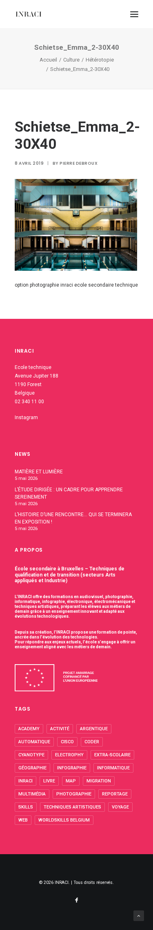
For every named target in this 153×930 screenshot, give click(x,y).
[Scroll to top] (138, 915)
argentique (94, 728)
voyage (120, 807)
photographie (73, 794)
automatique (34, 741)
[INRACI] (28, 14)
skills (25, 807)
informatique (113, 768)
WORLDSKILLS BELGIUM (64, 820)
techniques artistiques (72, 807)
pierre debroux (79, 163)
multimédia (32, 794)
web (23, 820)
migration (98, 781)
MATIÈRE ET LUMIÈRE (39, 472)
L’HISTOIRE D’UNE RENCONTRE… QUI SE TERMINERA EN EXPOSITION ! (73, 518)
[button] (134, 14)
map (71, 781)
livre (49, 781)
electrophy (69, 755)
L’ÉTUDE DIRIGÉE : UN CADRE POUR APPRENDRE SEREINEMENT (69, 493)
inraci (25, 781)
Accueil (48, 60)
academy (29, 728)
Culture (71, 60)
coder (91, 741)
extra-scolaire (112, 755)
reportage (115, 794)
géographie (32, 768)
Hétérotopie (100, 60)
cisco (67, 741)
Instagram (26, 417)
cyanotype (31, 755)
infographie (71, 768)
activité (59, 728)
